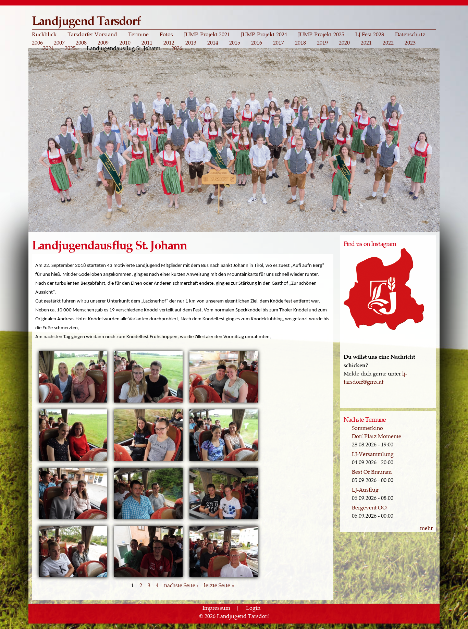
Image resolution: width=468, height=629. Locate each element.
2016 (256, 42)
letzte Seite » (219, 585)
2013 (190, 42)
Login (253, 608)
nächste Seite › (181, 585)
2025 (70, 48)
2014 (212, 42)
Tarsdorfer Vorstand (92, 34)
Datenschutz (410, 34)
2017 (278, 42)
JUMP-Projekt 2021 (207, 34)
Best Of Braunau (372, 472)
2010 (125, 42)
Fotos (166, 34)
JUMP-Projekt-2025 (321, 34)
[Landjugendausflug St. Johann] (73, 402)
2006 (37, 42)
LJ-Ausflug (365, 489)
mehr (426, 528)
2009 (103, 42)
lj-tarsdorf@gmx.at (375, 377)
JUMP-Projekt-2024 (264, 34)
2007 (59, 42)
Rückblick (44, 34)
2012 (168, 42)
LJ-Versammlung (373, 454)
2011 (146, 42)
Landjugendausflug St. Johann (123, 48)
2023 (410, 42)
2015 (234, 42)
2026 (176, 48)
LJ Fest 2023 (369, 34)
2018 (300, 42)
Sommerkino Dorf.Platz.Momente (376, 432)
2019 (322, 42)
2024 (48, 48)
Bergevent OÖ (369, 507)
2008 (81, 42)
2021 (366, 42)
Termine (138, 34)
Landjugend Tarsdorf (86, 20)
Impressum (216, 608)
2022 (388, 42)
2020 (344, 42)
